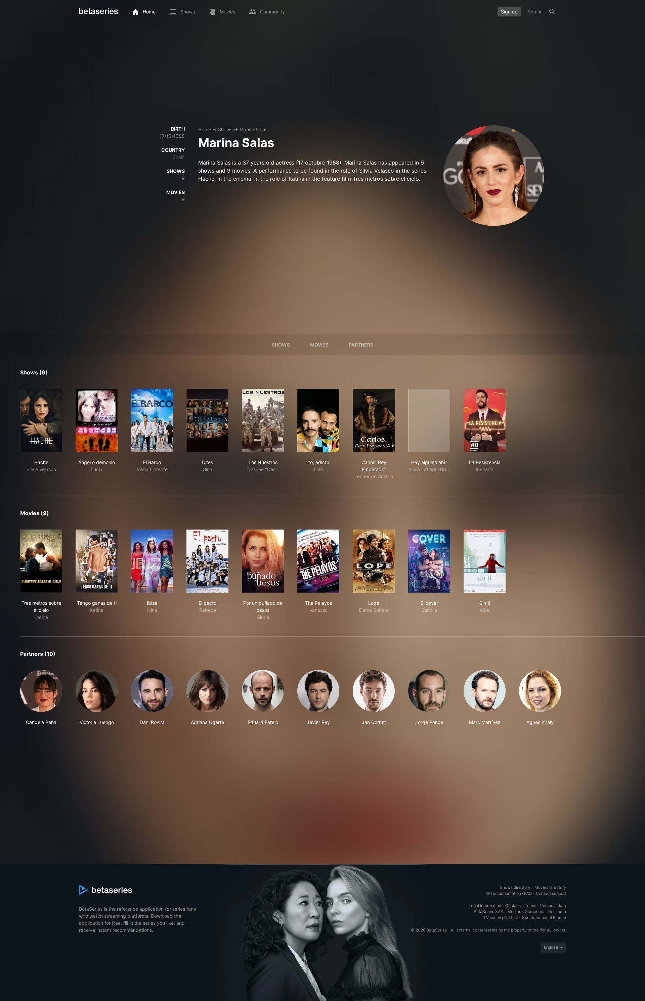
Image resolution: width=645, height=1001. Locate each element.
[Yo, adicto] (318, 420)
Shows (225, 129)
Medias (514, 911)
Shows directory (515, 887)
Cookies (513, 905)
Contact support (551, 893)
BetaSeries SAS (488, 911)
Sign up (509, 11)
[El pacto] (207, 561)
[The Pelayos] (318, 561)
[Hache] (41, 420)
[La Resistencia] (485, 420)
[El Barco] (152, 420)
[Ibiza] (152, 561)
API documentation (503, 893)
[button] (41, 698)
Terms (530, 905)
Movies (319, 345)
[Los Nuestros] (263, 420)
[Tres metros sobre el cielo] (41, 561)
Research (557, 911)
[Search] (552, 11)
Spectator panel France (544, 917)
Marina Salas (253, 129)
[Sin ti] (485, 561)
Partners (361, 345)
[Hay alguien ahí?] (429, 420)
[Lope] (374, 561)
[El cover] (429, 561)
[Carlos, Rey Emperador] (374, 420)
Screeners (534, 911)
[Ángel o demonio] (97, 420)
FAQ (528, 893)
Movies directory (550, 887)
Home (204, 129)
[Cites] (207, 420)
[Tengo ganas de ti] (97, 561)
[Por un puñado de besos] (263, 561)
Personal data (553, 905)
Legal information (485, 905)
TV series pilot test (500, 917)
